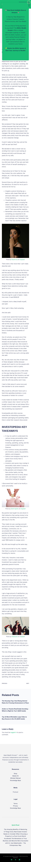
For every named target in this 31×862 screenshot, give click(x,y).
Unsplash (22, 259)
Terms (15, 803)
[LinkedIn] (19, 859)
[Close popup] (29, 2)
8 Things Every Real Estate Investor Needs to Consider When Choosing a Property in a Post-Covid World (15, 834)
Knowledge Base (15, 780)
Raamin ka (14, 259)
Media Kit (15, 776)
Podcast (15, 792)
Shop (15, 773)
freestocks (15, 636)
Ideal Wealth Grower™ (14, 856)
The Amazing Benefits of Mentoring (15, 829)
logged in (14, 732)
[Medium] (15, 859)
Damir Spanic (14, 508)
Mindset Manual (15, 778)
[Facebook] (11, 859)
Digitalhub (15, 857)
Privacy (15, 806)
